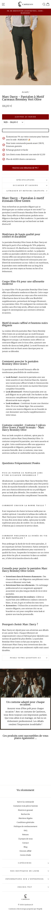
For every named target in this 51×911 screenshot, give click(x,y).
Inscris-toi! (25, 887)
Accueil (25, 92)
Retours (25, 835)
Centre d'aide (25, 855)
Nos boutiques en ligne (24, 871)
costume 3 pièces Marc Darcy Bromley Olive (21, 438)
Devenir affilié (25, 851)
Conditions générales (25, 822)
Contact (25, 843)
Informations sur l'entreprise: (24, 879)
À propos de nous (25, 839)
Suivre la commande (25, 802)
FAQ (25, 830)
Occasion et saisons (25, 185)
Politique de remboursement (25, 826)
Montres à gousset (25, 810)
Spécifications (25, 180)
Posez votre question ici (25, 658)
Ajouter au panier (25, 117)
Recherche (25, 814)
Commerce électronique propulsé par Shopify (25, 909)
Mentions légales (26, 818)
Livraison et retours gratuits (25, 191)
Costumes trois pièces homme (25, 806)
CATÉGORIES (25, 863)
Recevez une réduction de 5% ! (25, 168)
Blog (25, 847)
